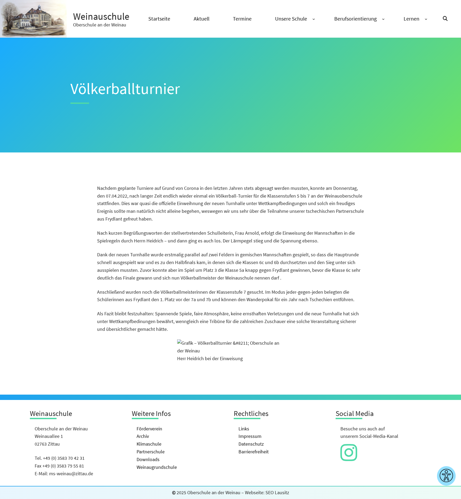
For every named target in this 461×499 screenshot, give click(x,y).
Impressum (250, 436)
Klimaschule (149, 444)
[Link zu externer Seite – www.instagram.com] (349, 458)
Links (244, 429)
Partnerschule (151, 452)
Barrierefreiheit (254, 452)
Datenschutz (251, 444)
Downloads (148, 459)
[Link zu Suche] (445, 19)
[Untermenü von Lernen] (426, 19)
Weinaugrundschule (157, 467)
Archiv (143, 436)
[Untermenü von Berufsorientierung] (383, 19)
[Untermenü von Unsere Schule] (313, 19)
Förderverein (149, 429)
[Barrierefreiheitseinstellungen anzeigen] (446, 476)
